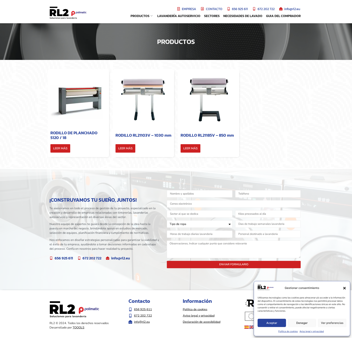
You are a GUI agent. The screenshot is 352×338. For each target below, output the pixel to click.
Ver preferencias (332, 323)
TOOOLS (78, 328)
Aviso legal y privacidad (312, 331)
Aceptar (271, 323)
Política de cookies (288, 331)
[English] (251, 327)
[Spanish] (246, 327)
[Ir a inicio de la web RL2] (68, 13)
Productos (140, 15)
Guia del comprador (283, 15)
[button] (344, 288)
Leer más (60, 148)
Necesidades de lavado (242, 15)
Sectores (212, 15)
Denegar (302, 323)
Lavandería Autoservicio (178, 15)
